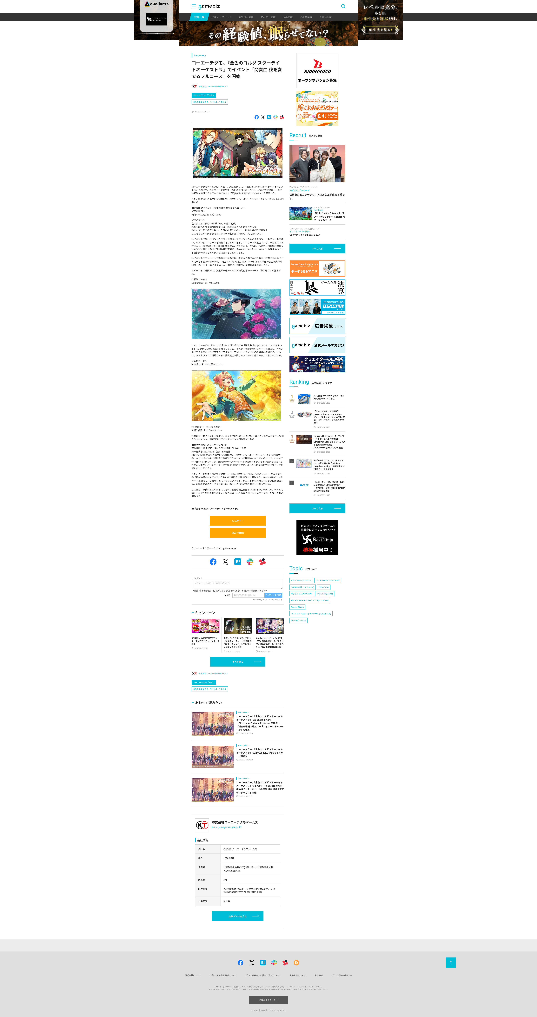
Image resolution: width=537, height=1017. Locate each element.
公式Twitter (238, 532)
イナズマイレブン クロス (301, 580)
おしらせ (319, 975)
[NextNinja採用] (317, 537)
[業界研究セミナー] (317, 108)
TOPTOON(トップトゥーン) (302, 587)
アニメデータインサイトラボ (328, 580)
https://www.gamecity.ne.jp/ (225, 827)
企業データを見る (238, 916)
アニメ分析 (325, 17)
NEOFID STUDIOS (298, 620)
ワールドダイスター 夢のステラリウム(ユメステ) (311, 613)
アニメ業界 (306, 17)
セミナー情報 (268, 17)
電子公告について (297, 975)
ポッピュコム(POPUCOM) (301, 593)
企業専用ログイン (267, 999)
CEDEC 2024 (324, 587)
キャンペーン (200, 55)
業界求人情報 (246, 17)
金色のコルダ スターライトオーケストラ (209, 102)
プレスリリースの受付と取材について (263, 975)
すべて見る (237, 661)
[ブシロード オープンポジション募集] (317, 70)
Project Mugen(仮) (325, 593)
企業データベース (221, 17)
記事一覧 (199, 17)
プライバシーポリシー (341, 975)
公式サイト (237, 520)
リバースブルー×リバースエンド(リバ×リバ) (309, 600)
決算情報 (288, 17)
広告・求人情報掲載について (223, 975)
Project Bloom (297, 607)
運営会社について (193, 975)
